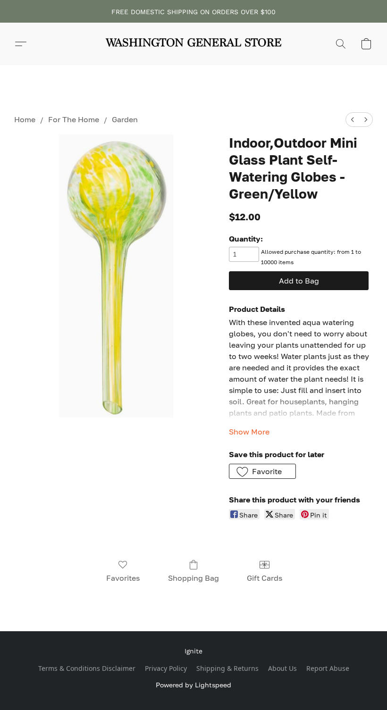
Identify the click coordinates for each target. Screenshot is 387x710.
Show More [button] (249, 431)
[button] (193, 43)
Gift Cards (264, 578)
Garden (125, 119)
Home (24, 119)
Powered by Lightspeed (193, 685)
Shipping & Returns (227, 668)
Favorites (123, 578)
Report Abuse (327, 668)
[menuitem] (352, 119)
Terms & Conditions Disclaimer (86, 668)
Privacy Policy (166, 668)
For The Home (73, 119)
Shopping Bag (193, 578)
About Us (282, 668)
